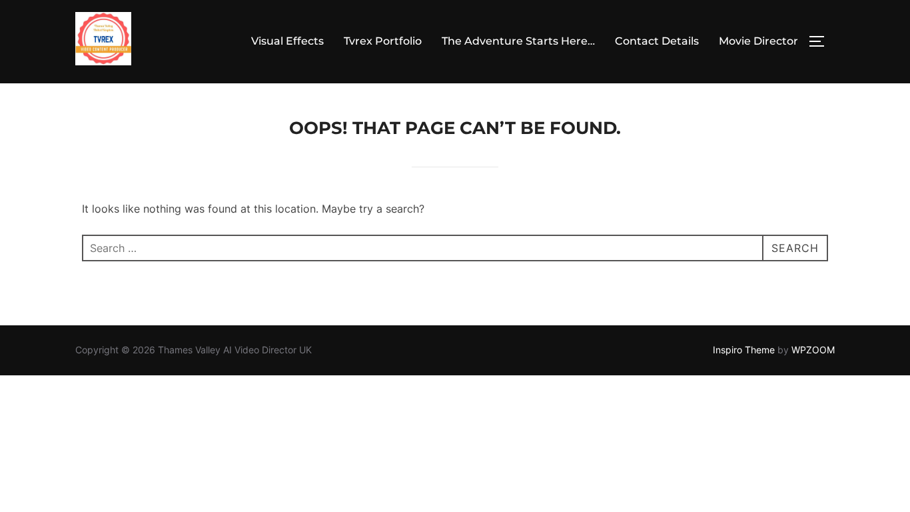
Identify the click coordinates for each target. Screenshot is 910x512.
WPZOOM (813, 349)
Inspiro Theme (744, 349)
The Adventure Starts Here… (518, 41)
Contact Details (657, 41)
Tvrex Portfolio (383, 41)
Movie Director (758, 41)
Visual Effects (287, 41)
